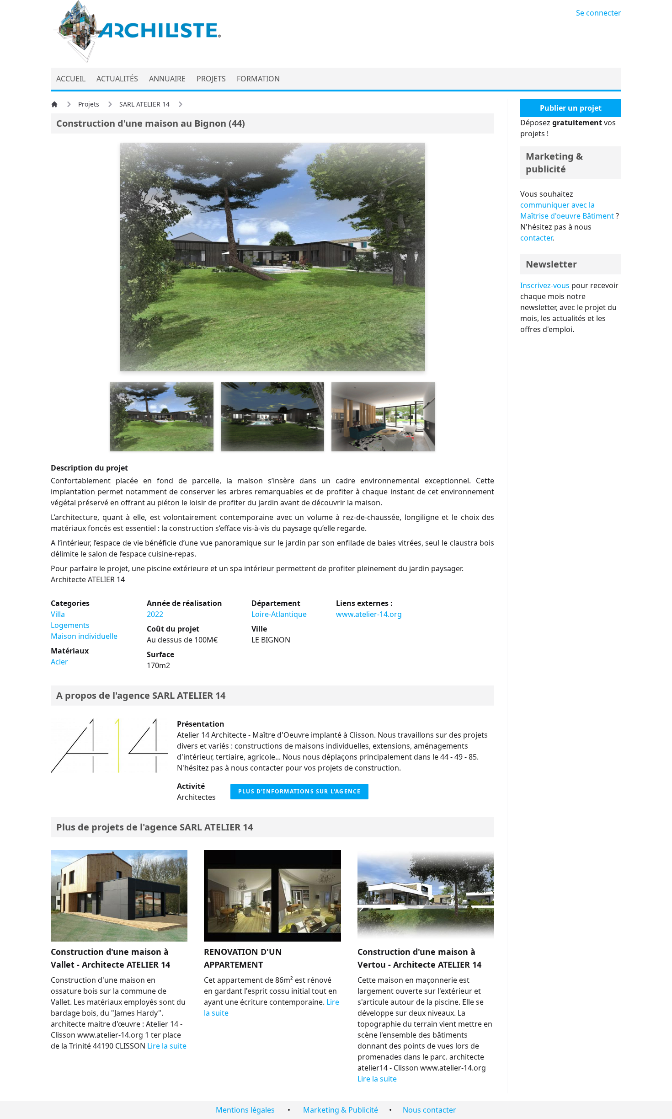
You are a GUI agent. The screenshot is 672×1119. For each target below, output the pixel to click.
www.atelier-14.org (369, 614)
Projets (88, 104)
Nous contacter (429, 1110)
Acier (59, 662)
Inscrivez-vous (545, 285)
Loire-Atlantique (279, 614)
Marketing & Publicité (340, 1110)
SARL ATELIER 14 (144, 104)
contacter (536, 238)
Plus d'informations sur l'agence (299, 791)
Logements (70, 625)
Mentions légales (245, 1110)
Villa (58, 614)
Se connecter (598, 13)
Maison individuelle (84, 636)
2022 (155, 614)
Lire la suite (167, 1046)
